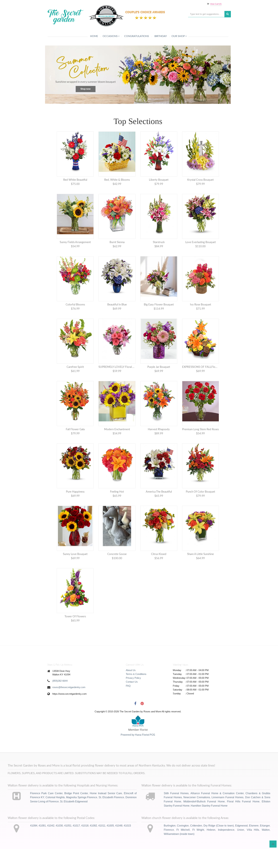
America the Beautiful (159, 507)
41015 (127, 841)
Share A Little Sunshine (200, 569)
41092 (93, 841)
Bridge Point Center (76, 809)
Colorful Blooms (75, 320)
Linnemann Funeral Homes (227, 813)
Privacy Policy (133, 693)
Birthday (160, 36)
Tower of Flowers (75, 632)
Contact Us (132, 697)
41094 (33, 841)
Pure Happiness (75, 507)
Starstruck (159, 258)
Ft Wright (198, 845)
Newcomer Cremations (196, 813)
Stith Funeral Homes (176, 809)
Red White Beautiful (75, 195)
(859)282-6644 (60, 696)
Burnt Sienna (117, 258)
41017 (76, 841)
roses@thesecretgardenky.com (68, 703)
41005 (110, 841)
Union (240, 845)
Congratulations (136, 36)
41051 (67, 841)
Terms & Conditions (136, 689)
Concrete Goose (117, 569)
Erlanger (265, 841)
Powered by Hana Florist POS (138, 750)
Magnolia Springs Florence (81, 813)
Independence (226, 845)
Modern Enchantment (117, 445)
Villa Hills (253, 845)
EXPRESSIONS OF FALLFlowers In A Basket (200, 382)
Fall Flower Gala (75, 445)
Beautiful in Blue (117, 320)
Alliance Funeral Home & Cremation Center (217, 809)
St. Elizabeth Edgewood (74, 817)
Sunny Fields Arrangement (75, 258)
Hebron (211, 845)
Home (94, 36)
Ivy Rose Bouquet (200, 320)
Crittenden (196, 841)
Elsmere (254, 841)
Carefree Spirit (75, 382)
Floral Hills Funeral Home (243, 817)
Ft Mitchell (183, 845)
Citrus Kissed (158, 569)
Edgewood (241, 841)
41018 (84, 841)
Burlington (170, 841)
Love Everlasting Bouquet (200, 258)
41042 (50, 841)
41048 (118, 841)
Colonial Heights (55, 813)
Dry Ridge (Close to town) (219, 841)
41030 (59, 841)
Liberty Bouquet (158, 195)
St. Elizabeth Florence (111, 813)
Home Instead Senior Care (106, 809)
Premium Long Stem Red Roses (200, 445)
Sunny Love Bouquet (75, 569)
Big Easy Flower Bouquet (159, 320)
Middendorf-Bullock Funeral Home (204, 817)
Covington (183, 841)
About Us (131, 686)
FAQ (128, 701)
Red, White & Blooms (117, 195)
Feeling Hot (117, 507)
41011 (101, 841)
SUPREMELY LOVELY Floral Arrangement (116, 382)
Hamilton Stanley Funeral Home (209, 821)
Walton (266, 845)
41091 (42, 841)
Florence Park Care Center (46, 809)
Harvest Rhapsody (159, 445)
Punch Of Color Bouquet (200, 507)
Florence (169, 845)
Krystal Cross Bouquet (200, 195)
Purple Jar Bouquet (158, 382)
